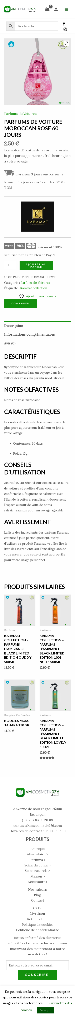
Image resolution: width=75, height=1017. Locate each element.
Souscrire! (37, 975)
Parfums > (37, 860)
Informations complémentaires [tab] (29, 334)
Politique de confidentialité (37, 930)
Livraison (37, 913)
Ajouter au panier (36, 265)
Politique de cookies (37, 924)
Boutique (37, 849)
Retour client (37, 919)
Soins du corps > (37, 865)
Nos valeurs (37, 889)
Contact (37, 900)
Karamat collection (33, 288)
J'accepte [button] (45, 1010)
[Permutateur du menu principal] (66, 9)
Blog (37, 895)
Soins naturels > (37, 871)
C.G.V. (37, 908)
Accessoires (37, 882)
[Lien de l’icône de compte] (56, 9)
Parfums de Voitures (20, 114)
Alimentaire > (37, 854)
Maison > (37, 876)
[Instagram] (65, 29)
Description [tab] (13, 325)
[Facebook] (64, 23)
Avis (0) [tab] (9, 343)
